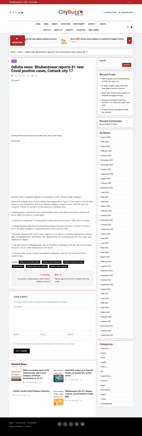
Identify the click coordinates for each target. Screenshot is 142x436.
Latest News (105, 376)
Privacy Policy (20, 423)
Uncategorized (106, 404)
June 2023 (105, 243)
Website (70, 334)
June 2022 (105, 298)
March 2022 (105, 312)
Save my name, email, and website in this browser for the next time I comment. (45, 344)
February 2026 (106, 151)
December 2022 (107, 271)
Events (55, 24)
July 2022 (104, 294)
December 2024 (107, 188)
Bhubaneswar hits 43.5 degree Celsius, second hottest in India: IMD (79, 394)
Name (17, 334)
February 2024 (106, 211)
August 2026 (105, 137)
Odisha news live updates (37, 266)
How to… (104, 367)
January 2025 (106, 183)
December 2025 (107, 160)
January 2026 (106, 156)
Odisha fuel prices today (73, 262)
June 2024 (105, 192)
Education (65, 24)
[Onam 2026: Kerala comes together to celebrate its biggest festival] (55, 42)
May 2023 (104, 248)
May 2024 (104, 197)
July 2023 (104, 238)
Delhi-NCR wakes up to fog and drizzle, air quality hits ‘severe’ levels (79, 373)
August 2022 (105, 289)
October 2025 (106, 169)
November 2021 (107, 326)
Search (103, 60)
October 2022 (106, 280)
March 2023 (105, 257)
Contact (69, 30)
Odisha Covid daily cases (29, 262)
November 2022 (107, 275)
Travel (103, 399)
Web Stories (93, 30)
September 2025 (107, 174)
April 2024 (105, 202)
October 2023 (106, 225)
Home (38, 24)
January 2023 (106, 266)
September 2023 (107, 229)
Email (43, 334)
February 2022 (106, 317)
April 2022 (105, 308)
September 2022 (107, 285)
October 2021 (106, 331)
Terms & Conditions (16, 426)
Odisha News (18, 266)
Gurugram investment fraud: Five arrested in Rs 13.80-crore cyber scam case (116, 102)
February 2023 (106, 262)
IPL (102, 371)
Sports (91, 24)
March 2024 (105, 206)
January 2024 (106, 215)
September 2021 (107, 335)
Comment (18, 307)
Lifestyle (47, 30)
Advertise (80, 30)
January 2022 (106, 321)
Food (103, 358)
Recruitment (79, 24)
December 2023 (107, 220)
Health (103, 24)
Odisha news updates (58, 266)
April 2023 (105, 252)
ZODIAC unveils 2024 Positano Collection (31, 391)
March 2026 (105, 146)
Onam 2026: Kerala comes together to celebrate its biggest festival (88, 39)
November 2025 (107, 165)
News (46, 24)
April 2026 (105, 142)
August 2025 (105, 179)
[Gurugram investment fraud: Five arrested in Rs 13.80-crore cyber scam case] (122, 42)
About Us (58, 30)
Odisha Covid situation (52, 262)
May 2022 (104, 303)
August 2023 (105, 234)
